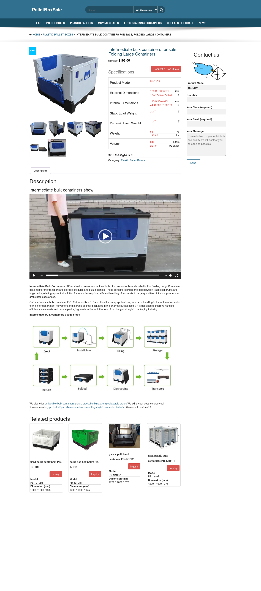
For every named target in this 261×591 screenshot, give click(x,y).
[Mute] (170, 275)
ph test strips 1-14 (59, 407)
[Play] (34, 275)
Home (36, 34)
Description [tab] (41, 170)
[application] (105, 236)
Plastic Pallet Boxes (50, 23)
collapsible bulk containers (59, 403)
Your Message (195, 131)
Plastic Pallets (81, 23)
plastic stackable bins (87, 403)
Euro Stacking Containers (143, 23)
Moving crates (108, 23)
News (202, 23)
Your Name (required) (199, 107)
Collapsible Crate (180, 23)
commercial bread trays (83, 407)
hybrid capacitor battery (111, 407)
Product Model (195, 83)
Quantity (192, 95)
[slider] (102, 275)
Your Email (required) (199, 119)
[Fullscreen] (176, 275)
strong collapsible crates (113, 403)
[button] (105, 236)
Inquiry (55, 474)
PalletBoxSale (47, 9)
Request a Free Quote (166, 69)
